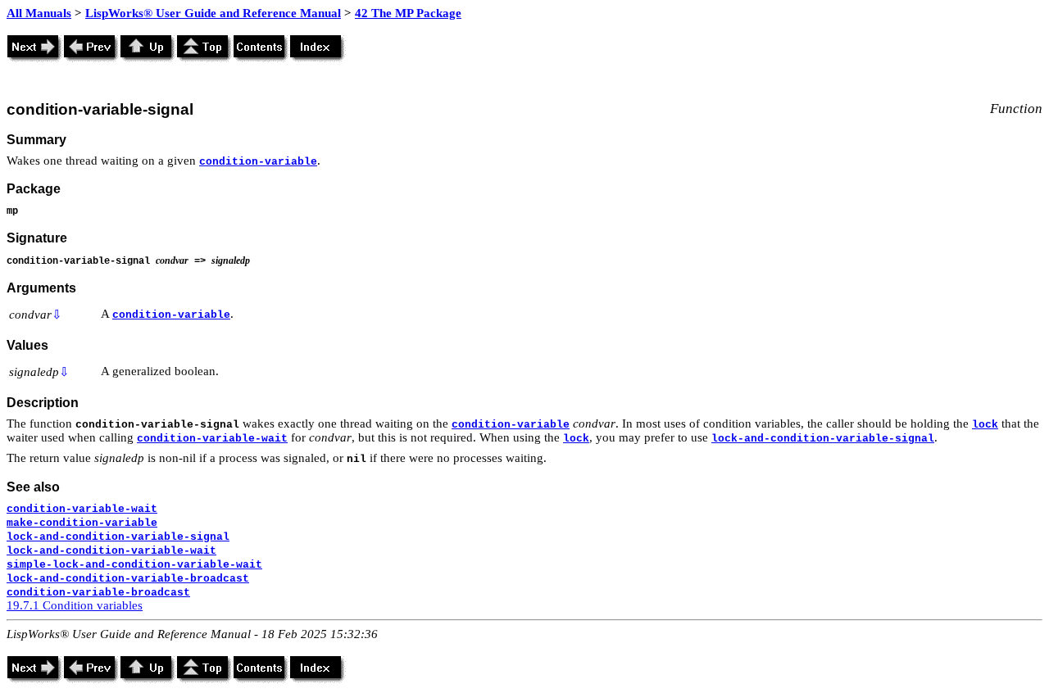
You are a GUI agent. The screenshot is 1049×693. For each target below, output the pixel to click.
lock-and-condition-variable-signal (822, 439)
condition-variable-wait (212, 439)
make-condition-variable (82, 523)
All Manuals (39, 13)
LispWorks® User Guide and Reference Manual (213, 13)
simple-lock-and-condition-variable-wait (134, 565)
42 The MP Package (408, 13)
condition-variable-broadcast (98, 593)
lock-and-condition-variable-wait (111, 551)
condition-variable (258, 162)
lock (985, 425)
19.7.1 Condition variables (75, 605)
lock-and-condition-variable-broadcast (128, 579)
